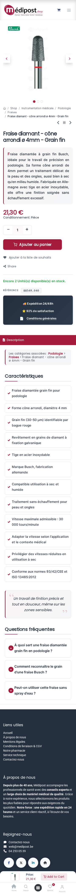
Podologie (64, 108)
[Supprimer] (8, 230)
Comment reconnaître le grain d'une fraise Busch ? (38, 669)
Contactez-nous (13, 759)
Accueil (7, 732)
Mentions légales (14, 741)
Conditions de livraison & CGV (22, 746)
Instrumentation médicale (37, 108)
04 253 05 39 (17, 851)
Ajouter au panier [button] (35, 244)
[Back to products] (64, 123)
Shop (13, 108)
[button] (6, 58)
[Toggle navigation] (69, 10)
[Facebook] (9, 863)
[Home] (14, 886)
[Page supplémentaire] (45, 863)
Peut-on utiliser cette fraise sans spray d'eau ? (40, 690)
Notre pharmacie (14, 750)
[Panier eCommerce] (58, 10)
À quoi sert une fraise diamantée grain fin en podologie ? (40, 648)
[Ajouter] (27, 230)
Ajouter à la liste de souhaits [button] (29, 257)
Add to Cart (55, 877)
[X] (21, 863)
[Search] (26, 886)
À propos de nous (14, 737)
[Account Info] (62, 886)
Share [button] (12, 266)
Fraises (12, 112)
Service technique (14, 755)
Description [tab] (15, 340)
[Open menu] (38, 887)
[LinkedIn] (33, 863)
